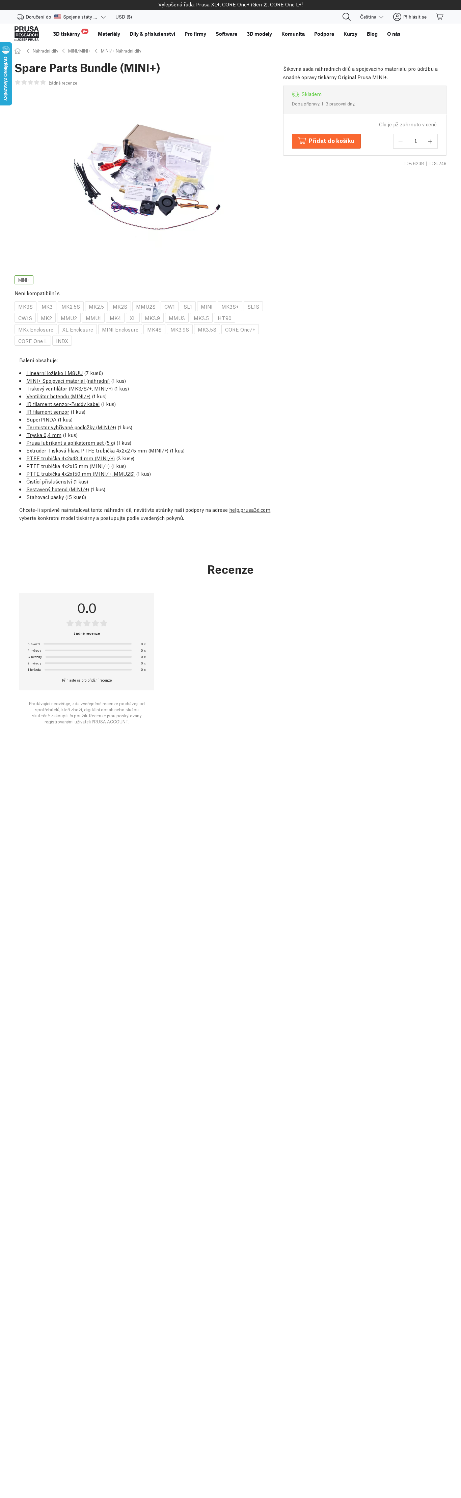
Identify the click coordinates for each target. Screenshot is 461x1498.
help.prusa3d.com (249, 509)
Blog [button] (372, 34)
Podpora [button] (324, 34)
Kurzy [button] (350, 34)
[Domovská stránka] (19, 50)
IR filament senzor (47, 411)
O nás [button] (394, 34)
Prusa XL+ (208, 4)
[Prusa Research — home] (27, 34)
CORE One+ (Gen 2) (245, 4)
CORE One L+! (286, 4)
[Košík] (440, 17)
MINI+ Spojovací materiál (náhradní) (68, 380)
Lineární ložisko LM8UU (54, 372)
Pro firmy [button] (195, 34)
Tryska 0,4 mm (43, 434)
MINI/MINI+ (79, 51)
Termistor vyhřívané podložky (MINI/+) (71, 427)
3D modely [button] (259, 34)
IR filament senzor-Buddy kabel (63, 403)
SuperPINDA (41, 419)
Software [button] (226, 34)
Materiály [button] (109, 34)
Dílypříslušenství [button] (152, 34)
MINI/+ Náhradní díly (121, 51)
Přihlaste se (71, 680)
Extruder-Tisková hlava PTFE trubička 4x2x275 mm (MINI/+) (97, 450)
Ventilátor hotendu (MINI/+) (58, 396)
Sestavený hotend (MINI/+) (57, 489)
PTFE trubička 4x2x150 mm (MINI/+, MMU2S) (80, 473)
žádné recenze (63, 83)
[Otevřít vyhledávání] (346, 17)
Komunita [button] (293, 34)
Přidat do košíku (331, 140)
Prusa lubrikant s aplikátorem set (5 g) (70, 442)
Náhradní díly (45, 51)
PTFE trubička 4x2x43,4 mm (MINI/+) (70, 458)
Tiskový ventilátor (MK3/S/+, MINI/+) (69, 388)
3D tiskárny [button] (70, 33)
